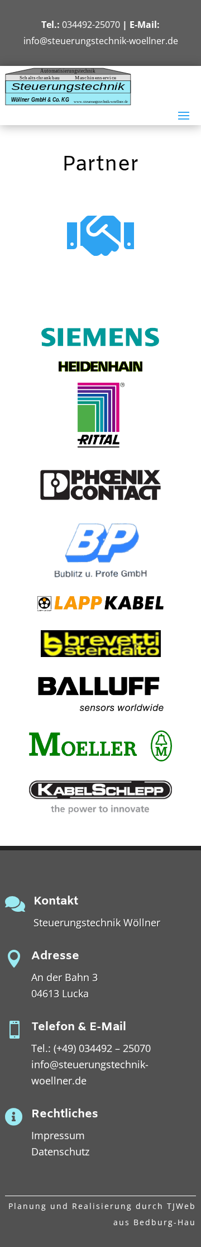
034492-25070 (91, 24)
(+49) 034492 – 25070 (102, 1048)
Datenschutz (60, 1151)
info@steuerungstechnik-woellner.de (100, 41)
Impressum (58, 1135)
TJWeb (181, 1206)
